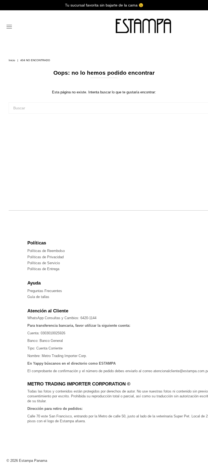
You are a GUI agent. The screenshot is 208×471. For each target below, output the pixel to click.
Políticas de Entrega (43, 269)
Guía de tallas (38, 297)
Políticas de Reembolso (46, 251)
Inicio (12, 60)
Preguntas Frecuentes (44, 291)
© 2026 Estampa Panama (26, 461)
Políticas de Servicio (43, 263)
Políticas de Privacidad (45, 257)
